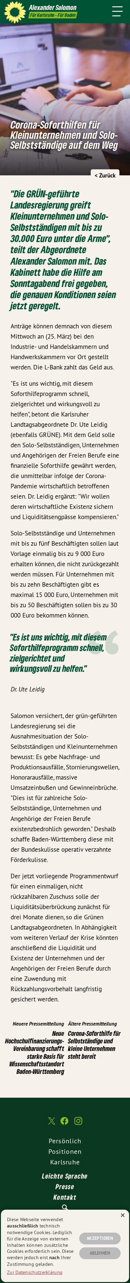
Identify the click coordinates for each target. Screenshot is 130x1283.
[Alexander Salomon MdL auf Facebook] (64, 1124)
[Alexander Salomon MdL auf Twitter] (51, 1124)
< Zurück (105, 175)
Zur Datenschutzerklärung (35, 1272)
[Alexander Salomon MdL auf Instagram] (78, 1124)
